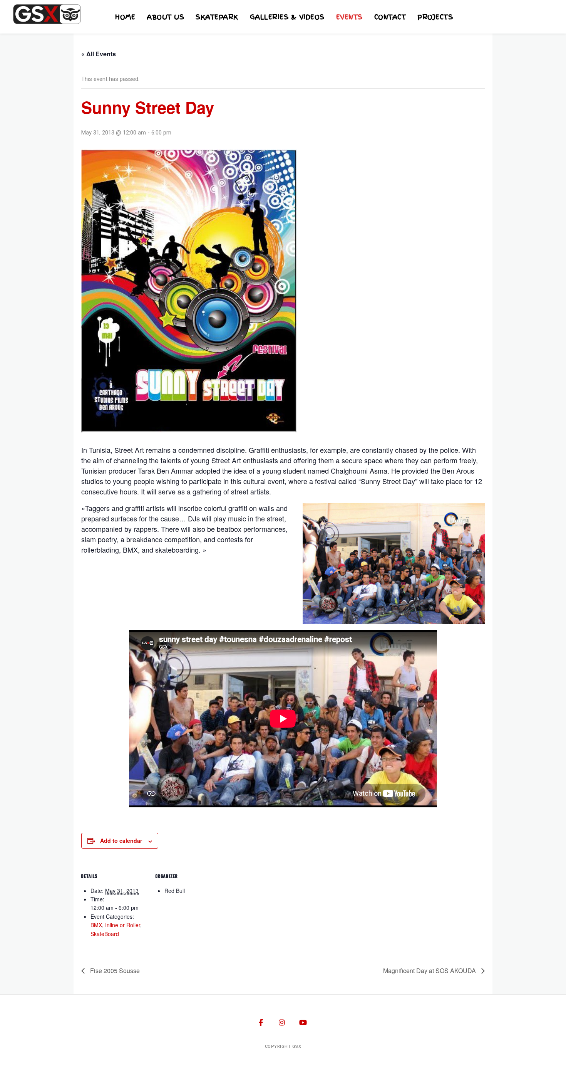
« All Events (98, 53)
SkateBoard (104, 934)
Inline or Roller (122, 925)
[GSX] (46, 14)
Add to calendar (121, 840)
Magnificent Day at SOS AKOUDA (430, 970)
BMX (96, 925)
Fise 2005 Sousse (114, 970)
